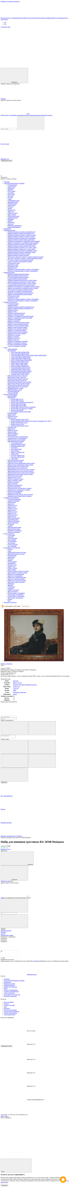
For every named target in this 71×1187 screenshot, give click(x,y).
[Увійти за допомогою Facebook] (14, 728)
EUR (5, 27)
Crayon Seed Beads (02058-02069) (20, 357)
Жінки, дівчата (17, 682)
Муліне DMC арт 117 (17, 399)
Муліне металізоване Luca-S (19, 422)
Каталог (3, 18)
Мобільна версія (32, 974)
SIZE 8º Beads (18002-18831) (19, 364)
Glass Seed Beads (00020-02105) (20, 354)
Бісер (5, 347)
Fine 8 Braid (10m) (16, 449)
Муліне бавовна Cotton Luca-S (20, 419)
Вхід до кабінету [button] (9, 1002)
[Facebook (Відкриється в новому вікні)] (14, 67)
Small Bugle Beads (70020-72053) (20, 369)
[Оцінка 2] (42, 747)
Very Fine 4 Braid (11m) (17, 455)
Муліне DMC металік (17, 400)
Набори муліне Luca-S (17, 424)
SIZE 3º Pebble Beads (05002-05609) (21, 360)
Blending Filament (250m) (18, 444)
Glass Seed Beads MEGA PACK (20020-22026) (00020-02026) (28, 355)
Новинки (7, 182)
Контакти (21, 18)
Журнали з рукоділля (10, 602)
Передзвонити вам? (6, 160)
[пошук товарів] (30, 123)
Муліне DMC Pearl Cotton (18, 404)
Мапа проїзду (5, 1116)
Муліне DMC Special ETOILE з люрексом (23, 407)
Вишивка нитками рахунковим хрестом (25, 684)
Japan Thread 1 (15, 450)
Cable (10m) (14, 458)
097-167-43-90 (5, 144)
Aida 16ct (16, 688)
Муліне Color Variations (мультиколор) (22, 402)
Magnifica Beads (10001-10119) (20, 361)
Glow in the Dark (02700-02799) (20, 352)
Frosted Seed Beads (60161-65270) (20, 368)
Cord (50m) (14, 447)
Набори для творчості (10, 302)
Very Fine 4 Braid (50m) (18, 457)
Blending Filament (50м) (18, 446)
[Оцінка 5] (14, 774)
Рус (5, 24)
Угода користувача (9, 1014)
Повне (15, 694)
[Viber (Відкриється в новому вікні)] (14, 40)
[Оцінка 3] (14, 761)
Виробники (7, 228)
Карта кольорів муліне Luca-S (19, 425)
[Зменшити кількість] (14, 905)
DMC (14, 690)
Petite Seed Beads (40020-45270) (20, 366)
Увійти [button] (3, 898)
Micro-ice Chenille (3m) (17, 452)
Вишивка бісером (9, 272)
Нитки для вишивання (10, 394)
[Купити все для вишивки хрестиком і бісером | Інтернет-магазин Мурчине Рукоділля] (9, 956)
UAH (2, 27)
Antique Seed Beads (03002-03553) (21, 358)
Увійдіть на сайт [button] (5, 881)
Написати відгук (6, 849)
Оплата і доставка (10, 18)
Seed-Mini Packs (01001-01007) (20, 374)
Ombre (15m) (15, 454)
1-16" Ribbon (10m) (16, 443)
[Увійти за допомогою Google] (42, 728)
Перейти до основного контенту (10, 1)
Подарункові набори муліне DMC (21, 411)
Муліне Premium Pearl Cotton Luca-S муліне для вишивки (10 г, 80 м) (31, 421)
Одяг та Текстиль (9, 533)
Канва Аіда (16, 686)
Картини (15, 681)
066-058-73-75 (5, 159)
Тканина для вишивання (11, 497)
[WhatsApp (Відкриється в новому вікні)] (14, 53)
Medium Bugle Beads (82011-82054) (21, 371)
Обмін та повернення (58, 18)
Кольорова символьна (19, 692)
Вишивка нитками (9, 230)
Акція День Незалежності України (14, 183)
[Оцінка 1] (14, 747)
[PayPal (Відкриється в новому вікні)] (36, 961)
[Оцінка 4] (42, 761)
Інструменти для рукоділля (12, 547)
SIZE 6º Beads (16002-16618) (19, 363)
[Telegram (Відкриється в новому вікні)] (40, 40)
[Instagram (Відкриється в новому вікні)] (40, 53)
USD (8, 27)
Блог (17, 18)
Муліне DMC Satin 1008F (18, 405)
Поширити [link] (4, 938)
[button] (35, 10)
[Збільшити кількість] (14, 921)
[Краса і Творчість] (6, 663)
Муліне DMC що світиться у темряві (22, 408)
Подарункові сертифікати (44, 18)
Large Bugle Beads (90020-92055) (20, 372)
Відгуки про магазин (30, 18)
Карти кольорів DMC (17, 410)
